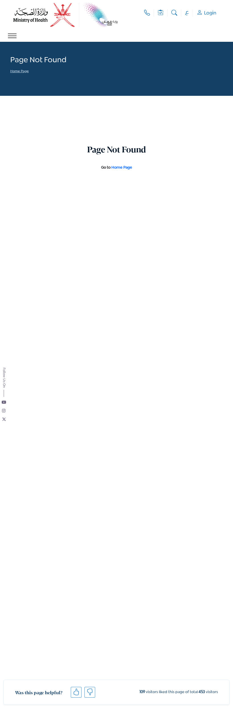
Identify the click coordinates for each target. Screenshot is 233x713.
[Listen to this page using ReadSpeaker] (10, 79)
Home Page (19, 71)
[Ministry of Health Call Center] (147, 12)
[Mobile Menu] (12, 36)
